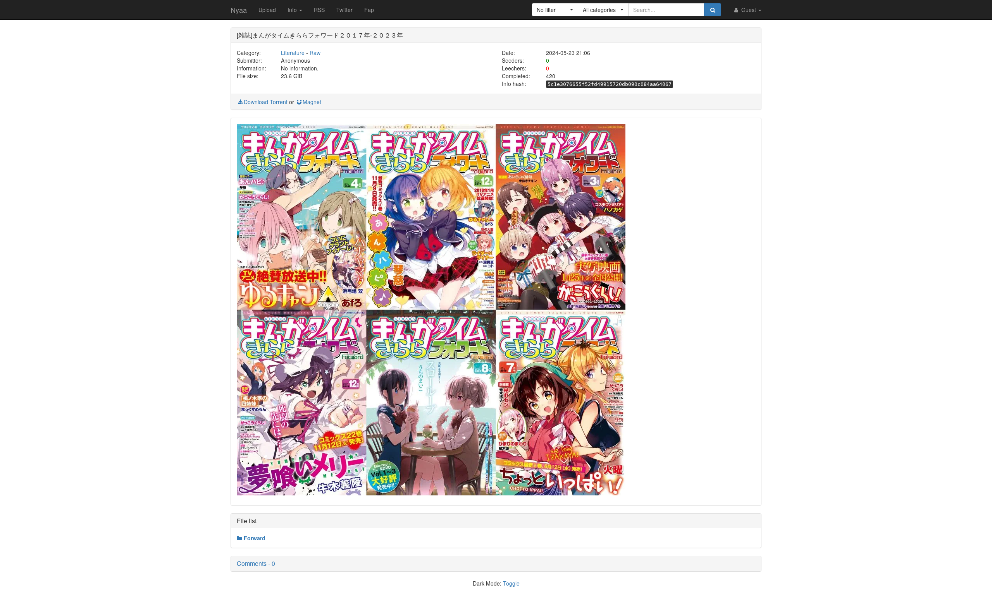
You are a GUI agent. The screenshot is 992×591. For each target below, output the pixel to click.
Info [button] (293, 10)
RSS (319, 10)
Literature (293, 53)
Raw (315, 53)
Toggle (511, 583)
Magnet (312, 102)
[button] (555, 9)
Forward (254, 538)
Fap (369, 10)
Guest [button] (749, 10)
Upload (267, 10)
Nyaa (239, 10)
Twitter (344, 10)
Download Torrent (266, 102)
